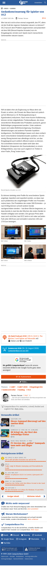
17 (13, 448)
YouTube (7, 543)
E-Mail (26, 395)
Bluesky (27, 535)
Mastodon (35, 539)
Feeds (6, 535)
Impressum (4, 556)
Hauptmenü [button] (4, 2)
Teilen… (24, 382)
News (6, 8)
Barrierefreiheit (18, 559)
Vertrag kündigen (6, 559)
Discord (16, 535)
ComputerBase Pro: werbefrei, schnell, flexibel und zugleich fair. (24, 408)
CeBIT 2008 (22, 387)
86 (13, 437)
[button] (45, 3)
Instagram (22, 539)
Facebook (38, 535)
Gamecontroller (9, 390)
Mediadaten (20, 556)
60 (13, 426)
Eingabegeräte (36, 387)
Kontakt (12, 556)
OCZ (29, 390)
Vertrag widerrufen (31, 556)
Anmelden (38, 3)
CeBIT (13, 387)
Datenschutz (29, 559)
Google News (9, 539)
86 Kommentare (24, 377)
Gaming (13, 8)
